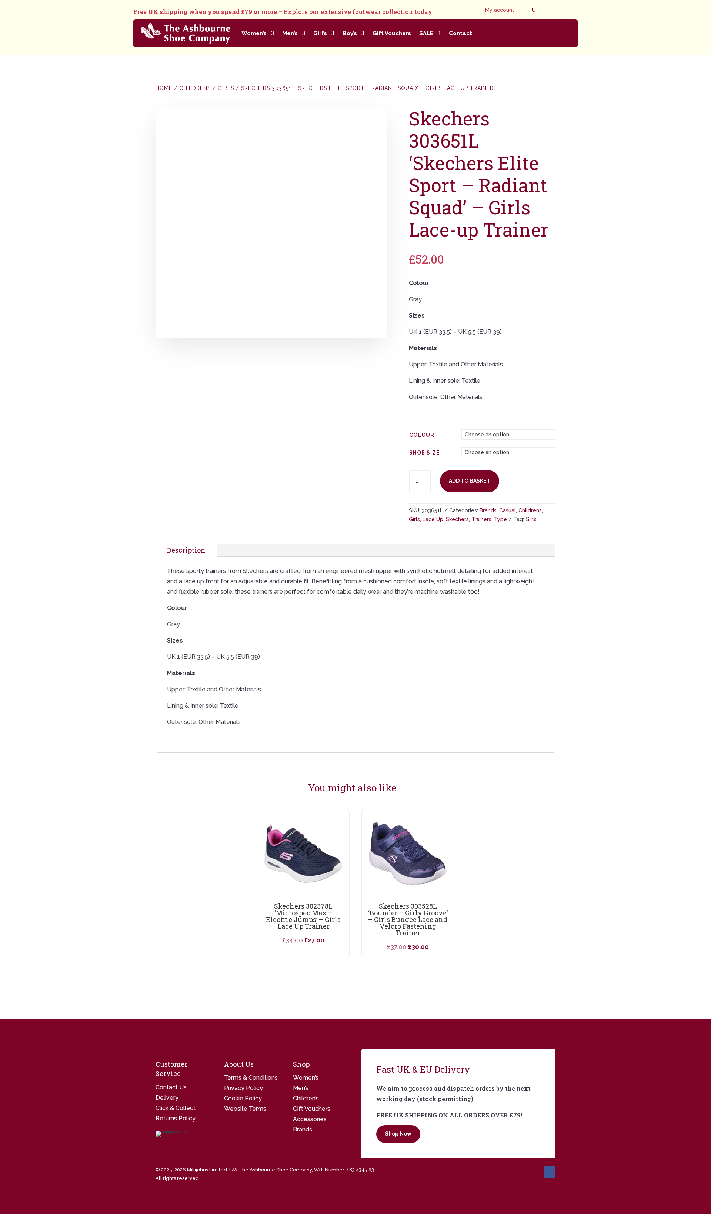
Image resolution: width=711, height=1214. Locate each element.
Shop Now (398, 1134)
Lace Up (433, 519)
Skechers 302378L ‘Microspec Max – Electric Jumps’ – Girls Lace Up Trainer (303, 916)
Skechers (457, 519)
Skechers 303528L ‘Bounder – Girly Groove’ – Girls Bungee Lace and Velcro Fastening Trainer (408, 919)
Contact (460, 33)
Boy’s (350, 33)
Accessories (310, 1119)
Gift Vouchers (392, 33)
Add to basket (469, 481)
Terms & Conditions (251, 1077)
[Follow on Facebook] (549, 1172)
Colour (421, 435)
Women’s (254, 33)
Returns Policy (176, 1118)
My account (499, 10)
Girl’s (320, 33)
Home (164, 88)
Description (186, 550)
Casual (507, 510)
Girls (226, 88)
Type (500, 519)
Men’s (290, 33)
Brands (488, 510)
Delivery (167, 1097)
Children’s (306, 1098)
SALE (426, 33)
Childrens (195, 88)
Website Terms (245, 1108)
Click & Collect (176, 1107)
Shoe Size (424, 453)
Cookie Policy (243, 1098)
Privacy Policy (243, 1087)
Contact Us (171, 1087)
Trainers (481, 519)
